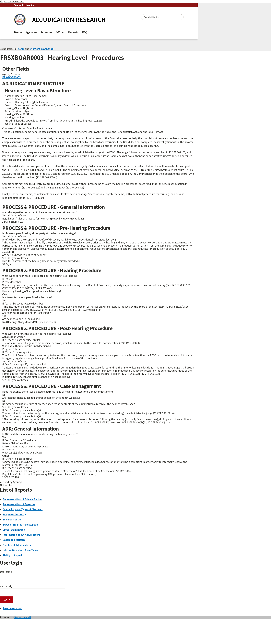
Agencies (31, 32)
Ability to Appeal (12, 555)
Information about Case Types (20, 550)
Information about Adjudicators (21, 534)
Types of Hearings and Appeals (20, 524)
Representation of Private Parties (22, 499)
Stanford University (24, 5)
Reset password (12, 608)
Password (6, 586)
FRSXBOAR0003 (11, 77)
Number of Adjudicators (17, 545)
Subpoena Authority (14, 514)
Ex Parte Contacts (13, 519)
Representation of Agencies (19, 504)
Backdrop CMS (22, 617)
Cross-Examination (14, 529)
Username (7, 571)
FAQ (84, 32)
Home (18, 32)
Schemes (46, 32)
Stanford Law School (42, 48)
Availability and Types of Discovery (23, 509)
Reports (73, 32)
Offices (60, 32)
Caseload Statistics (14, 539)
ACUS (21, 48)
